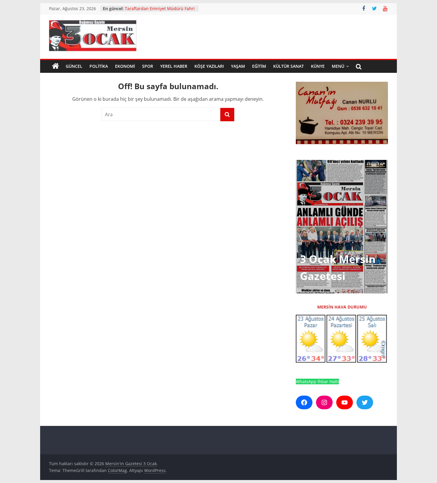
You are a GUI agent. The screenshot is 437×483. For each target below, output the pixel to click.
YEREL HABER (173, 66)
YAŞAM (238, 66)
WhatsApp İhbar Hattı (317, 381)
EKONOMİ (125, 66)
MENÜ (338, 66)
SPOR (147, 66)
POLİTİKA (98, 66)
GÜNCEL (74, 66)
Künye (318, 66)
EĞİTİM (259, 66)
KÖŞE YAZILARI (209, 66)
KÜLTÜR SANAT (288, 66)
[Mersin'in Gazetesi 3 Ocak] (55, 66)
